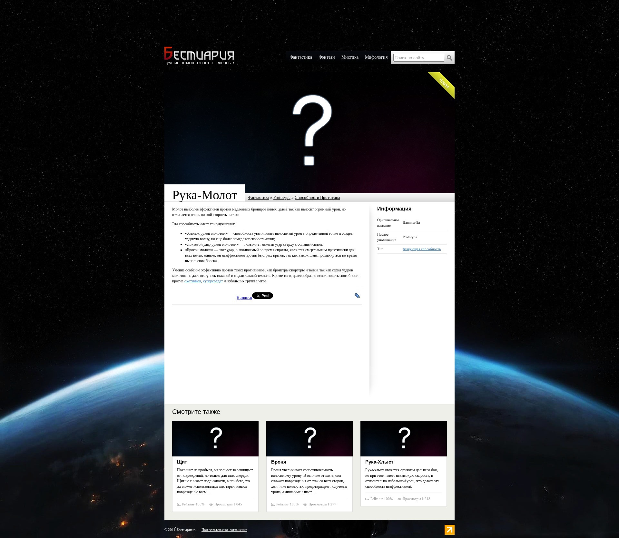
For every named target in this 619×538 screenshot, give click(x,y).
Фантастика (258, 197)
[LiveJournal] (357, 295)
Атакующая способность (422, 249)
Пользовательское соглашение (224, 530)
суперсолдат (213, 281)
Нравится (244, 297)
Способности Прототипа (317, 197)
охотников (192, 281)
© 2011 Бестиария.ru (180, 530)
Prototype (281, 197)
